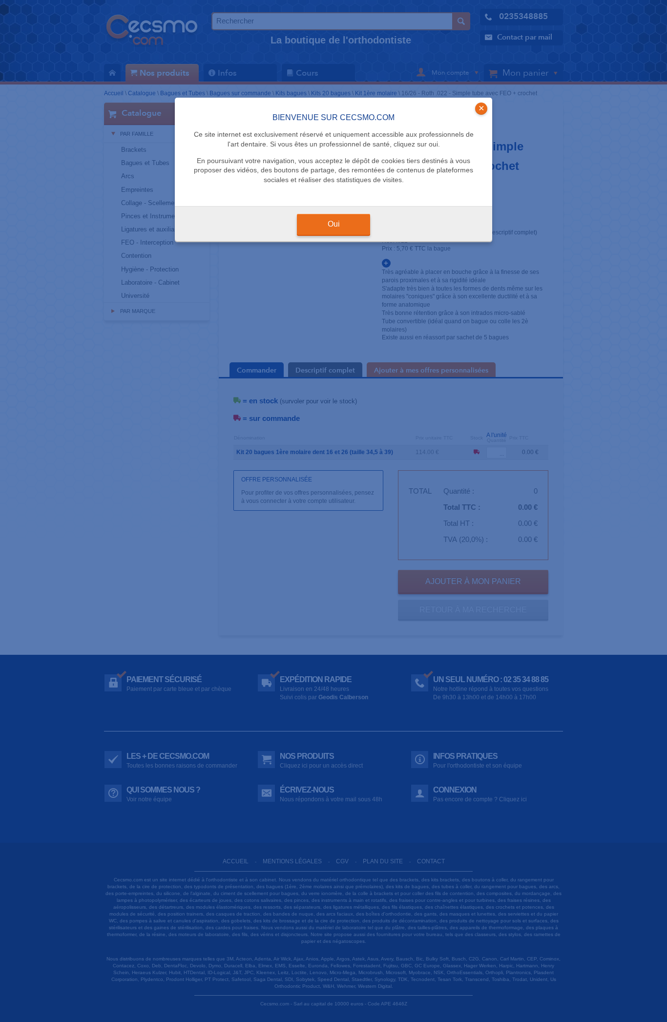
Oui (334, 224)
